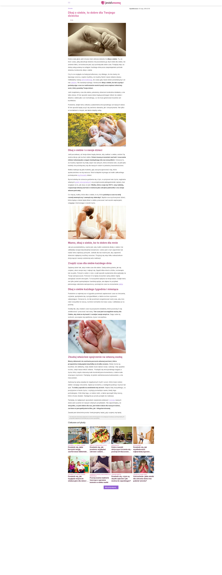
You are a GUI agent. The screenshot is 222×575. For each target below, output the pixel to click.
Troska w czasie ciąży (140, 474)
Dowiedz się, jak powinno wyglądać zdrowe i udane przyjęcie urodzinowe (99, 449)
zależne (73, 82)
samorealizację (86, 80)
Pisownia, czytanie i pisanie (76, 445)
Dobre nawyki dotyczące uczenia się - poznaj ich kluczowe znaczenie (121, 449)
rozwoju (112, 400)
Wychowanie (137, 445)
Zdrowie (70, 8)
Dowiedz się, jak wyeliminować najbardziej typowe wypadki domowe (141, 449)
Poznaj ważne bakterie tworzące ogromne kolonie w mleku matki (99, 480)
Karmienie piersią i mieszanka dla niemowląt (100, 475)
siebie (121, 284)
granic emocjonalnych (83, 182)
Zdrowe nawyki (116, 474)
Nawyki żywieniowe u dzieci (98, 445)
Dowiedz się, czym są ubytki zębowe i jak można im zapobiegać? (121, 478)
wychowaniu (82, 175)
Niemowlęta (115, 445)
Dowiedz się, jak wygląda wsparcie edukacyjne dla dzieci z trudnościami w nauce (78, 478)
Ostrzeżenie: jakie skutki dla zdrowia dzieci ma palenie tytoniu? (143, 478)
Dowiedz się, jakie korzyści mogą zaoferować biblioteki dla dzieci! (77, 449)
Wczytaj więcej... (111, 487)
